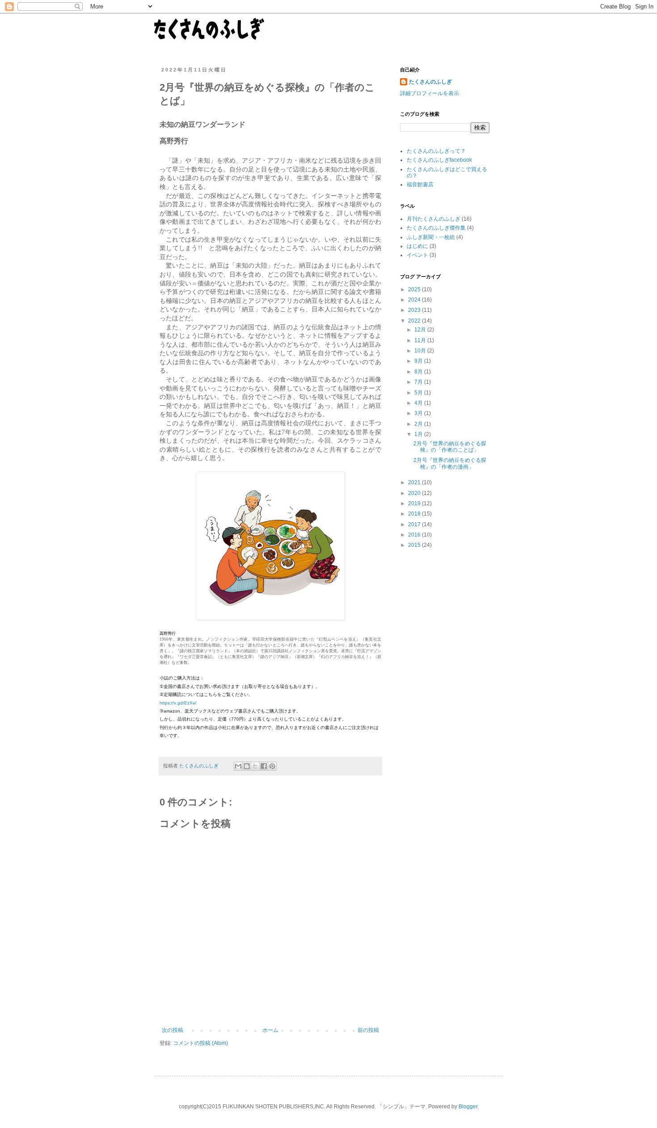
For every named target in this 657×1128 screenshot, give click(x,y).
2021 (415, 482)
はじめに (417, 246)
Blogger (468, 1106)
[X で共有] (255, 766)
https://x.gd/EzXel (178, 702)
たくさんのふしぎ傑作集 (436, 228)
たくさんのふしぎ (430, 82)
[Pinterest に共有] (272, 766)
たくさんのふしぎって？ (436, 151)
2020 (415, 493)
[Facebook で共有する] (263, 766)
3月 (419, 413)
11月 (420, 340)
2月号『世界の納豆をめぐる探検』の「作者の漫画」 (449, 463)
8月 (419, 372)
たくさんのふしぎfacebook (439, 160)
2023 (415, 310)
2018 (415, 514)
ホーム (270, 1030)
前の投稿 (368, 1030)
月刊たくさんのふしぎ (433, 219)
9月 (419, 361)
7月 (419, 382)
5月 (419, 393)
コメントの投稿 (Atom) (200, 1043)
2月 (419, 424)
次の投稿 (172, 1030)
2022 (415, 321)
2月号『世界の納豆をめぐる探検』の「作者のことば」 (449, 446)
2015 (415, 545)
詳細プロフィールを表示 (429, 93)
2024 (415, 300)
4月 (419, 403)
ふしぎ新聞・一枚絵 (431, 237)
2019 (415, 503)
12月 (420, 330)
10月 (420, 351)
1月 (419, 434)
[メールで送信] (238, 766)
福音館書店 (420, 184)
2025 (415, 289)
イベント (417, 255)
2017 (415, 524)
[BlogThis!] (246, 766)
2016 (415, 535)
